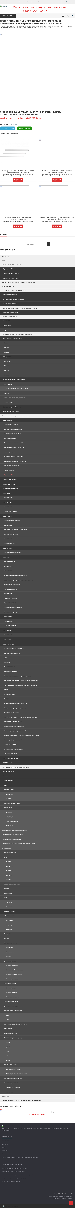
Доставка (5, 1144)
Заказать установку (7, 128)
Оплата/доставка (31, 2)
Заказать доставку (25, 128)
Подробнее (17, 180)
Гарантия (5, 1150)
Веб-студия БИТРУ (16, 1206)
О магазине (5, 1141)
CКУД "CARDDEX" (41, 26)
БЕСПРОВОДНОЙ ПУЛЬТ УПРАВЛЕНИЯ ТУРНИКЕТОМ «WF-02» (18, 218)
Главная (2, 26)
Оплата (4, 1147)
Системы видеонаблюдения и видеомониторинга (17, 1175)
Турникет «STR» (52, 26)
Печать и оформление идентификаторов (14, 1178)
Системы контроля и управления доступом (20, 26)
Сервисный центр (12, 2)
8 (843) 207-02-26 (35, 11)
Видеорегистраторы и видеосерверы (13, 1171)
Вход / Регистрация (68, 2)
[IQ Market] (3, 6)
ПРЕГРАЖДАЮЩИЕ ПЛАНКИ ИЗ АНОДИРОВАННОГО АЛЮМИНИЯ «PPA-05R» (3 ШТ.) (18, 171)
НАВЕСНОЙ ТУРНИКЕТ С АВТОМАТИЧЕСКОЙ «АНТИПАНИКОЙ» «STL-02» (57, 171)
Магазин (3, 2)
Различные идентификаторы (11, 1181)
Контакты (40, 2)
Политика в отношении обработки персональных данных (20, 1157)
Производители (7, 1154)
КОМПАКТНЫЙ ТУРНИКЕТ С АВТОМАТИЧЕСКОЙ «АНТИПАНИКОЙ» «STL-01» (57, 218)
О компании (22, 2)
